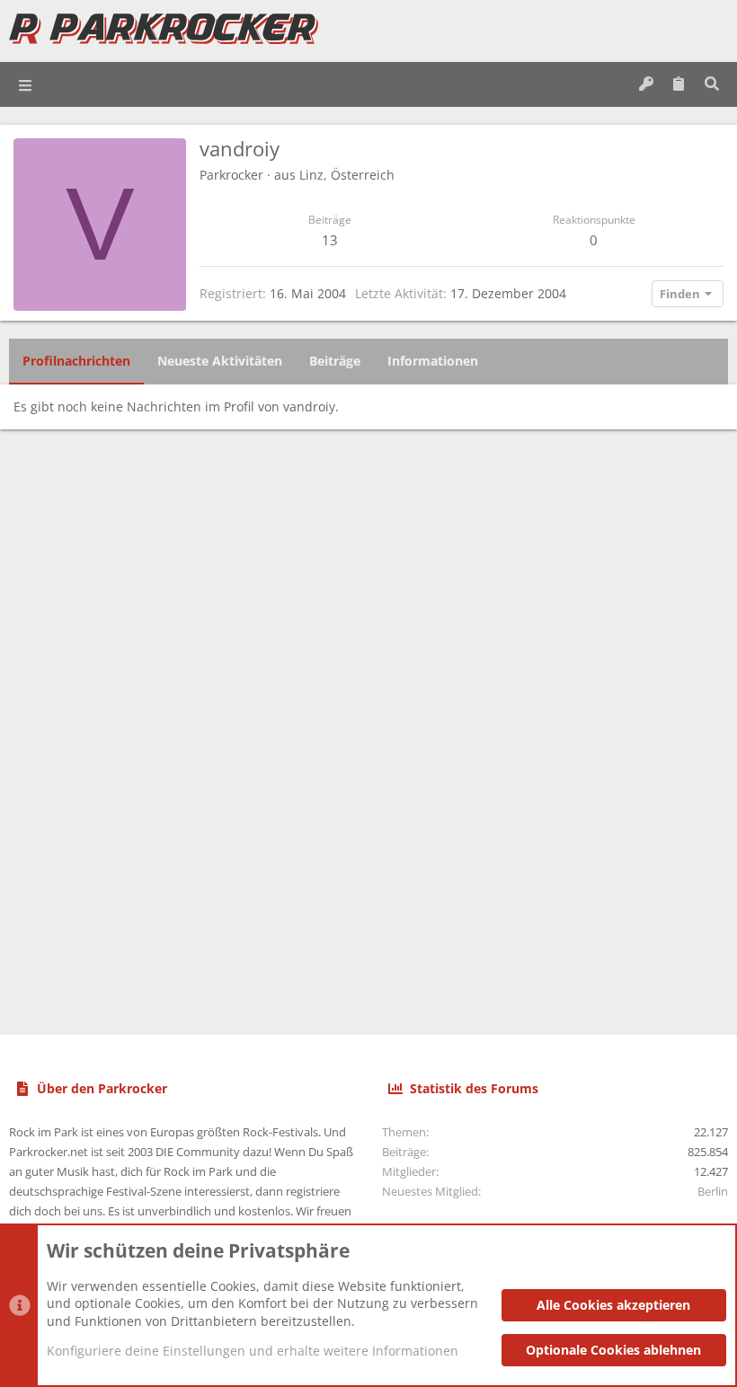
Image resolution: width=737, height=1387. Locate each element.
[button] (26, 84)
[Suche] (711, 84)
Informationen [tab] (432, 360)
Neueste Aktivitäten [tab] (219, 360)
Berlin (712, 1191)
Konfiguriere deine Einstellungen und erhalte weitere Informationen (252, 1350)
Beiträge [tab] (334, 360)
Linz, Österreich (347, 174)
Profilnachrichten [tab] (76, 360)
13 (330, 240)
